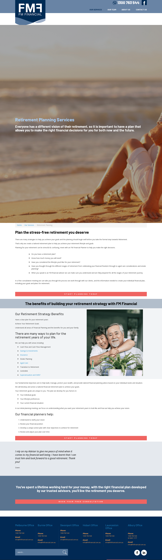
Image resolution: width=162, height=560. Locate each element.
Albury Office (135, 525)
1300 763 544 (128, 2)
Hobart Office (90, 525)
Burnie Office (45, 525)
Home (19, 225)
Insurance (24, 355)
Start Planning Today (81, 294)
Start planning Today (81, 438)
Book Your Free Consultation (81, 502)
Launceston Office (111, 526)
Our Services (96, 10)
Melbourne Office (24, 525)
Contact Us (141, 10)
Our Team (112, 10)
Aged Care (24, 363)
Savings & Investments (29, 351)
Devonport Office (69, 525)
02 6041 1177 (132, 538)
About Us (126, 10)
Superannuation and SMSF (30, 375)
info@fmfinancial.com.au (24, 540)
